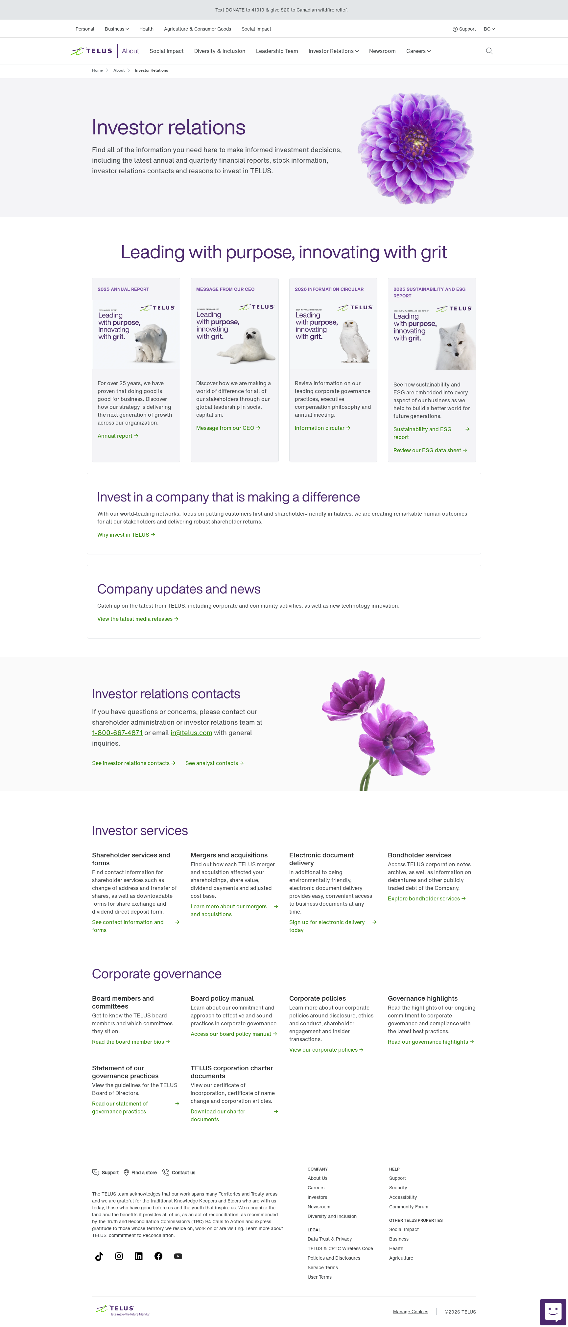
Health (146, 28)
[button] (334, 51)
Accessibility (403, 1197)
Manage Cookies (410, 1311)
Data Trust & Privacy (330, 1238)
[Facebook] (161, 1256)
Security (398, 1187)
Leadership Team (277, 51)
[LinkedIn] (141, 1256)
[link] (167, 51)
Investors (317, 1197)
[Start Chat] (553, 1312)
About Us (317, 1178)
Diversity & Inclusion (220, 51)
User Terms (320, 1276)
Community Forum (408, 1206)
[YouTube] (181, 1256)
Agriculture (401, 1257)
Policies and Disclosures (334, 1257)
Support (397, 1178)
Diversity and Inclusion (332, 1216)
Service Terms (323, 1267)
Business (399, 1238)
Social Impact (256, 28)
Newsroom (382, 51)
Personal (85, 28)
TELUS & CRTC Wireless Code (340, 1248)
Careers (316, 1187)
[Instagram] (121, 1256)
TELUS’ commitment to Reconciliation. (133, 1235)
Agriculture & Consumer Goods (197, 28)
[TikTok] (102, 1256)
